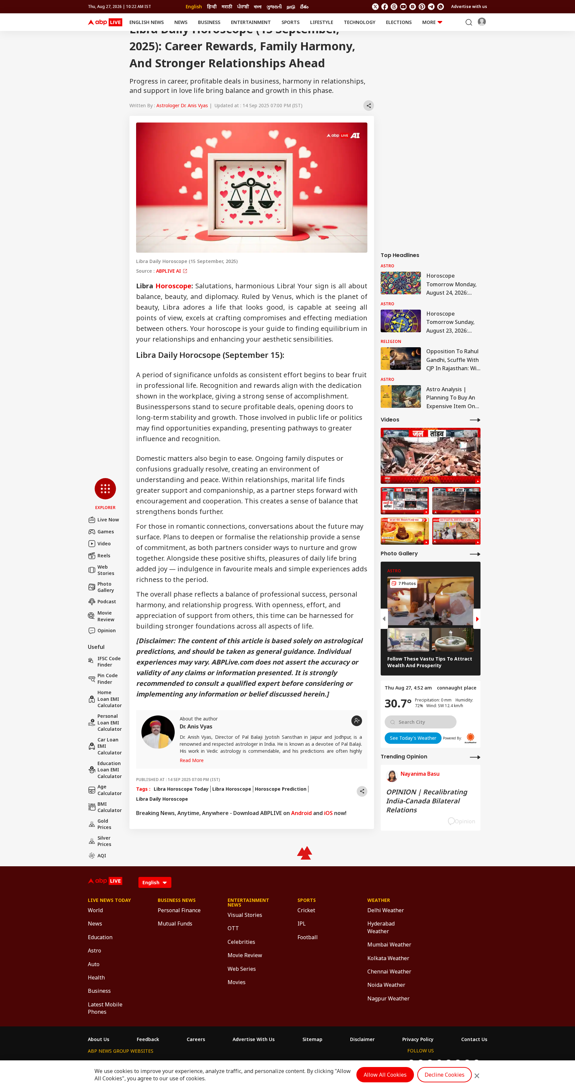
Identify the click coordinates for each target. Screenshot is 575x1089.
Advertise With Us (254, 1039)
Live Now (108, 519)
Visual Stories (245, 915)
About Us (98, 1039)
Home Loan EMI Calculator (109, 698)
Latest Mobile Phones (105, 1008)
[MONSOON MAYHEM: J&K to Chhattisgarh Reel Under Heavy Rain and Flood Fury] (405, 500)
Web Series (242, 968)
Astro (94, 950)
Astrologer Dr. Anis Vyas (182, 105)
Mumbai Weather (389, 944)
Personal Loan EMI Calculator (109, 722)
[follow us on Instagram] (413, 7)
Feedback (148, 1039)
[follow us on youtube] (403, 7)
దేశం (304, 6)
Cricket (306, 910)
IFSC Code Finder (109, 661)
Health (96, 977)
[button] (105, 494)
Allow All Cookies (385, 1074)
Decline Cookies (445, 1074)
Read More (192, 760)
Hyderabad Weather (381, 927)
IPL (301, 923)
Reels (103, 555)
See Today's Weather (413, 738)
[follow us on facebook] (385, 7)
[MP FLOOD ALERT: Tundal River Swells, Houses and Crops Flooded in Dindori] (456, 500)
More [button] (429, 22)
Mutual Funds (175, 923)
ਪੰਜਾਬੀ (243, 6)
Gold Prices (104, 824)
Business (209, 22)
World (95, 910)
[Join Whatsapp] (441, 7)
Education (100, 937)
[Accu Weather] (471, 738)
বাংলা (258, 6)
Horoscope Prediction (280, 789)
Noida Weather (386, 984)
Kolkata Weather (388, 958)
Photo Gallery (105, 587)
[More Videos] (475, 419)
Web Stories (105, 570)
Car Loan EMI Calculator (109, 746)
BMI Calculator (109, 807)
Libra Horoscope (231, 789)
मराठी (227, 6)
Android (301, 813)
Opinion (106, 630)
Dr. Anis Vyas (196, 726)
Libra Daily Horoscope (162, 799)
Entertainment (251, 22)
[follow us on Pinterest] (422, 7)
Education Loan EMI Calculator (109, 769)
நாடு (291, 6)
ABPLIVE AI (169, 271)
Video (104, 543)
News (180, 22)
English (194, 6)
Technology (359, 22)
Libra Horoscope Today (181, 789)
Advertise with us (469, 6)
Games (105, 531)
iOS (328, 813)
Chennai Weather (389, 971)
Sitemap (312, 1039)
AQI (101, 855)
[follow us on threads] (394, 7)
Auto (93, 964)
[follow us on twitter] (375, 7)
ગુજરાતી (274, 6)
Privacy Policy (418, 1039)
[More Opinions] (475, 756)
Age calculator (109, 789)
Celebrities (241, 942)
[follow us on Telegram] (431, 7)
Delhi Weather (385, 910)
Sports (290, 22)
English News (146, 22)
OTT (233, 928)
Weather (378, 900)
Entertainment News (248, 902)
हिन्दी (212, 6)
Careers (196, 1039)
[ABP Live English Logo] (105, 22)
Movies (237, 982)
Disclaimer (362, 1039)
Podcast (106, 601)
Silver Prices (104, 841)
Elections (399, 22)
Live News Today (109, 900)
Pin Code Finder (107, 678)
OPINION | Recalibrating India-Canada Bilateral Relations (426, 800)
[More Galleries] (475, 553)
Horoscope (173, 285)
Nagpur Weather (388, 998)
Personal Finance (179, 910)
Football (307, 937)
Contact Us (474, 1039)
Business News (177, 900)
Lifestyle (321, 22)
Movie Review (105, 616)
